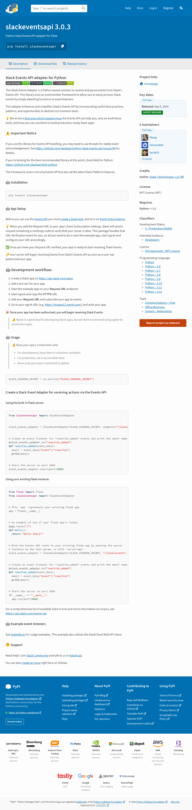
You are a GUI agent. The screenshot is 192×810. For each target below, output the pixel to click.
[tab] (18, 64)
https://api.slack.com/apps (56, 278)
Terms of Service (169, 695)
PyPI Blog (99, 695)
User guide (68, 705)
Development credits (139, 724)
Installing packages (73, 695)
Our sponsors (102, 719)
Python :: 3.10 (153, 283)
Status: (23, 712)
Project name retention (69, 712)
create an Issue (31, 663)
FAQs (65, 719)
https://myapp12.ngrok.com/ (63, 305)
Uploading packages (73, 700)
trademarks (81, 802)
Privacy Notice (168, 710)
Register (168, 8)
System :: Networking (158, 311)
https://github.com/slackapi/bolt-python (31, 165)
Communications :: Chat (160, 303)
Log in (153, 8)
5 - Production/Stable (158, 228)
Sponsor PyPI (134, 719)
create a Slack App (71, 219)
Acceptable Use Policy (168, 717)
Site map (175, 802)
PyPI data (147, 100)
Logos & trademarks (105, 714)
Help (128, 8)
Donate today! (14, 721)
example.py (18, 635)
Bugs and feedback (137, 700)
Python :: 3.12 (153, 292)
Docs (140, 8)
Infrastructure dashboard (102, 702)
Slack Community (37, 656)
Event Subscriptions (112, 219)
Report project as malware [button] (163, 323)
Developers (152, 240)
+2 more (147, 159)
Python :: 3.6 (152, 266)
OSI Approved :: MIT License (162, 251)
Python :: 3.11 (153, 287)
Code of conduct (169, 705)
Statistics (99, 709)
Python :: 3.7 (152, 271)
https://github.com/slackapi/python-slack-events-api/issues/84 (76, 148)
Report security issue (171, 700)
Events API (41, 219)
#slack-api (75, 656)
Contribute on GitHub (135, 707)
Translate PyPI (135, 714)
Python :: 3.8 (152, 275)
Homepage (151, 84)
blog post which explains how (43, 118)
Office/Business (155, 307)
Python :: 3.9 (152, 279)
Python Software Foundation (22, 699)
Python (149, 262)
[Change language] (181, 8)
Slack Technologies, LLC (165, 177)
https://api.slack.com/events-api (26, 613)
